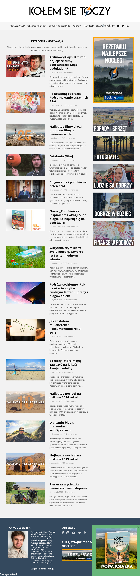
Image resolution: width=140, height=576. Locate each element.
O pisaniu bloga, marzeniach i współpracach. (61, 426)
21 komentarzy (69, 463)
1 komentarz (69, 72)
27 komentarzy (72, 226)
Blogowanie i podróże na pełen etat (68, 184)
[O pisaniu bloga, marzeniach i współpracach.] (25, 431)
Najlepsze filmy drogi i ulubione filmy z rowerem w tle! (66, 130)
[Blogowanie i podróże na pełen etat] (25, 191)
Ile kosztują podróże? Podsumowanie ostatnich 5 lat (68, 97)
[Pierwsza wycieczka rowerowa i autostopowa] (25, 493)
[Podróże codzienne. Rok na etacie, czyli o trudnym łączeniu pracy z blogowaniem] (25, 293)
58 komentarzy (69, 336)
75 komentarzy (71, 105)
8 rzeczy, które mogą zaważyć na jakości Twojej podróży (65, 364)
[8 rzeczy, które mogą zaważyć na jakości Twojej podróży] (25, 369)
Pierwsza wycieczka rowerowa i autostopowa (68, 486)
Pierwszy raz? (17, 26)
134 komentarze (71, 190)
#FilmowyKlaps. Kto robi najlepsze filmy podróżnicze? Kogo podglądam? (67, 62)
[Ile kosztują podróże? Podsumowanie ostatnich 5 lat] (25, 102)
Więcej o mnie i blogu (42, 568)
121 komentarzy (70, 300)
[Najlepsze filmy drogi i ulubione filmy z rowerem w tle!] (25, 135)
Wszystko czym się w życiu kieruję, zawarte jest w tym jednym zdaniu (66, 253)
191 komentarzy (70, 263)
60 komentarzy (70, 401)
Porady (77, 26)
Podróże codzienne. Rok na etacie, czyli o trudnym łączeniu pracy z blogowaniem (68, 290)
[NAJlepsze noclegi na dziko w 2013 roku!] (25, 464)
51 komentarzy (67, 372)
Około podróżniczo (59, 26)
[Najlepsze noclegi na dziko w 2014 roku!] (25, 402)
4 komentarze (69, 160)
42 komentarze (71, 434)
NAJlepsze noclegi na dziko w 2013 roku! (65, 457)
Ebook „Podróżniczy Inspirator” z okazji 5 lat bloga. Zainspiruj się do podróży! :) (67, 216)
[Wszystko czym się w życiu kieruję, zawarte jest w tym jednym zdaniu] (25, 257)
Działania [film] (61, 156)
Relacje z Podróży (36, 26)
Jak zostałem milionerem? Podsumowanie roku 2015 (65, 326)
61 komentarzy (69, 138)
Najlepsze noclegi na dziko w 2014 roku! (65, 395)
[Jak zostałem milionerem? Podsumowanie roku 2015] (25, 330)
